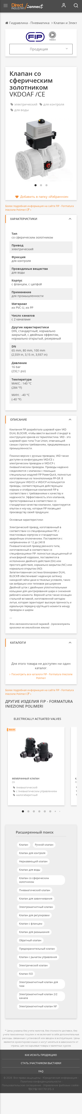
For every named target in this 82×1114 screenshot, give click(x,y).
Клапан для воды (29, 870)
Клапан (23, 844)
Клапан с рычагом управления (38, 957)
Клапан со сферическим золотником (34, 880)
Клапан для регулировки (34, 915)
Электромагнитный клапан (36, 907)
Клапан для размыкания (34, 932)
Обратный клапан (30, 940)
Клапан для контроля (32, 853)
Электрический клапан (33, 965)
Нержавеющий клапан (33, 861)
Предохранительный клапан (37, 948)
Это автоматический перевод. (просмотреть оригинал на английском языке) (39, 625)
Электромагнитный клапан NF (38, 1006)
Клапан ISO (26, 974)
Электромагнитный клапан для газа (38, 984)
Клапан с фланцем (30, 923)
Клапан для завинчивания (35, 898)
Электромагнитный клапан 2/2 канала (38, 996)
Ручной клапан (44, 844)
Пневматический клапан (34, 890)
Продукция (39, 49)
